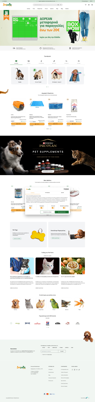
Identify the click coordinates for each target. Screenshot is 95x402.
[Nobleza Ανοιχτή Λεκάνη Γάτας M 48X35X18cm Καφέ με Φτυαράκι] (74, 193)
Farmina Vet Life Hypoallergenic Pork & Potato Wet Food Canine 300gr (18, 204)
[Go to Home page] (7, 4)
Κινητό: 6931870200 (34, 372)
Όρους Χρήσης (50, 354)
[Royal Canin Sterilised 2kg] (74, 106)
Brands (67, 8)
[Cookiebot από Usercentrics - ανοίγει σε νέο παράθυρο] (64, 189)
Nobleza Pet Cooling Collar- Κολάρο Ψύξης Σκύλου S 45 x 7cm (54, 117)
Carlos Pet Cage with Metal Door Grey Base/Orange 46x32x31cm (18, 117)
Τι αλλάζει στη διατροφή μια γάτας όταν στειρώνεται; (47, 276)
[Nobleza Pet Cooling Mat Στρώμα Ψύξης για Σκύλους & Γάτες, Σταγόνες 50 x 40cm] (37, 106)
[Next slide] (93, 28)
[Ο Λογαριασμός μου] (89, 5)
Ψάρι (57, 8)
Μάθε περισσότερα (55, 238)
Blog (62, 8)
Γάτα (34, 8)
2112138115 (5, 1)
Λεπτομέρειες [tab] (47, 192)
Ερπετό (51, 8)
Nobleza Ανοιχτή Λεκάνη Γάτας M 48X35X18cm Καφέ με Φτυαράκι (72, 204)
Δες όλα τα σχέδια (17, 238)
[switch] (41, 208)
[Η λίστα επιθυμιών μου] (85, 5)
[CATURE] (47, 28)
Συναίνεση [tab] (32, 192)
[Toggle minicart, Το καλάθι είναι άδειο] (92, 5)
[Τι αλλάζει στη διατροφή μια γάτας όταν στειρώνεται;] (47, 266)
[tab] (43, 44)
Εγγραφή (61, 351)
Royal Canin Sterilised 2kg (71, 116)
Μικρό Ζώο (40, 8)
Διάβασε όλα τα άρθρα (47, 255)
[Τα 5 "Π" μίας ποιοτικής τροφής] (73, 266)
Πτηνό (46, 8)
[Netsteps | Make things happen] (87, 398)
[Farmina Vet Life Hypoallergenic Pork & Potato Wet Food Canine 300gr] (18, 193)
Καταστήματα (85, 1)
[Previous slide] (1, 28)
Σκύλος (28, 8)
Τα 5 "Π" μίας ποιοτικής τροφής (68, 276)
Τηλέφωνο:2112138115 (35, 371)
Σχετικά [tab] (62, 192)
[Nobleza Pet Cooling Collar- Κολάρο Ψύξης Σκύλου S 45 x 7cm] (55, 106)
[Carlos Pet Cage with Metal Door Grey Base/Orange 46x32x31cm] (18, 106)
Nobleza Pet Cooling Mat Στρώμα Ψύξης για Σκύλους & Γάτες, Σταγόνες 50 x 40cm (36, 117)
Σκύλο (43, 347)
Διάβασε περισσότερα (14, 287)
